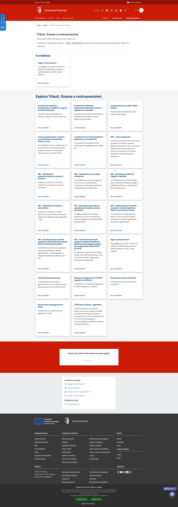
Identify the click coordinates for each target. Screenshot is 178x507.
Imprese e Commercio (96, 442)
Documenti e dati (39, 459)
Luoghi (119, 454)
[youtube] (121, 472)
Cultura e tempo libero (69, 459)
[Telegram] (120, 10)
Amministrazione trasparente (98, 472)
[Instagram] (111, 10)
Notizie (119, 439)
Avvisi (119, 445)
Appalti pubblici (67, 449)
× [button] (176, 486)
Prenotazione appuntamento (71, 472)
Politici (36, 452)
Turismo (91, 455)
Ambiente (65, 442)
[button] (141, 10)
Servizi (45, 25)
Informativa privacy (95, 475)
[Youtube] (106, 10)
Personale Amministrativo (42, 455)
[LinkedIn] (115, 10)
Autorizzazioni (66, 452)
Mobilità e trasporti (95, 445)
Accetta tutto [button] (81, 499)
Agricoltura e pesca (68, 439)
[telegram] (127, 472)
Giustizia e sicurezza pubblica (98, 439)
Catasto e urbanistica (68, 455)
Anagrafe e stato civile (69, 445)
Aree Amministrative (41, 442)
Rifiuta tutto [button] (96, 499)
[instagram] (124, 472)
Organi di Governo (40, 439)
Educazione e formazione (70, 462)
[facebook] (118, 472)
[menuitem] (41, 18)
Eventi (119, 458)
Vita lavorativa (94, 459)
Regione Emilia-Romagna (42, 2)
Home (38, 25)
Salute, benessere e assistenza (99, 449)
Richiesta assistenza (68, 482)
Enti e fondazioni (39, 449)
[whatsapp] (130, 472)
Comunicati (120, 442)
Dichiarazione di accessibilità (98, 482)
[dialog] (89, 495)
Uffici (36, 445)
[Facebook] (101, 10)
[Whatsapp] (125, 10)
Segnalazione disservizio (69, 475)
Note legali (92, 479)
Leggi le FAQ (66, 479)
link (107, 495)
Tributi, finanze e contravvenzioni (99, 452)
